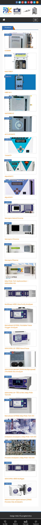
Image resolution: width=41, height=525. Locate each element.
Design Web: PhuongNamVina (21, 516)
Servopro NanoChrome (14, 218)
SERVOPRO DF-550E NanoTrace (17, 348)
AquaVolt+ (9, 197)
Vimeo (34, 2)
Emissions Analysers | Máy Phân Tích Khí (20, 437)
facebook (16, 2)
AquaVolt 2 (9, 176)
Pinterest (28, 2)
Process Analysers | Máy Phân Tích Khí (20, 458)
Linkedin (25, 2)
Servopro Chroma (12, 239)
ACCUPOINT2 (10, 134)
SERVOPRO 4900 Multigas (14, 479)
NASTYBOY (9, 71)
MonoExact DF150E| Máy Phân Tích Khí (19, 416)
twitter (19, 2)
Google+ (22, 2)
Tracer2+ (8, 155)
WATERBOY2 (9, 113)
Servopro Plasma (11, 260)
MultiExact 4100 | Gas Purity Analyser (19, 304)
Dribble (31, 2)
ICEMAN (8, 51)
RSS (37, 2)
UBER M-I (8, 92)
